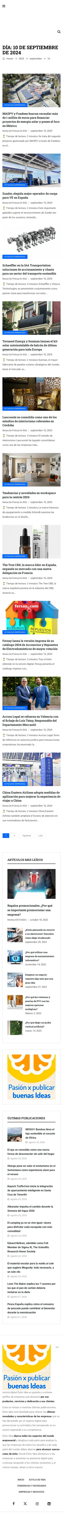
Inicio (21, 1479)
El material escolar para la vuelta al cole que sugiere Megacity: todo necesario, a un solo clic (30, 1267)
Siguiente (26, 835)
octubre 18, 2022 (39, 919)
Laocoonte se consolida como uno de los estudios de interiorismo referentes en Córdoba (29, 421)
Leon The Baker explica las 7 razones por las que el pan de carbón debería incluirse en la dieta (31, 1288)
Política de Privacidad (31, 1524)
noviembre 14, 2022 (35, 964)
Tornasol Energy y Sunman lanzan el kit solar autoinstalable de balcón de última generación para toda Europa (29, 345)
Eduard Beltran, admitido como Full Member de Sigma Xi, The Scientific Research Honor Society (28, 1247)
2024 (21, 58)
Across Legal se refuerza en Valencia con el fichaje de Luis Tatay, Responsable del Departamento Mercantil (30, 720)
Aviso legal (12, 1524)
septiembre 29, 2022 (36, 942)
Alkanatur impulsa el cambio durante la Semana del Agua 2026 (30, 1208)
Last (40, 835)
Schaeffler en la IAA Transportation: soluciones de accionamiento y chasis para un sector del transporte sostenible (29, 269)
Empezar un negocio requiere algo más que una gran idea (39, 978)
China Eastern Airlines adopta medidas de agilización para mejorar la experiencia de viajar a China (31, 796)
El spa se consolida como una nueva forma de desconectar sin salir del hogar (30, 1151)
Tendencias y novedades (31, 1485)
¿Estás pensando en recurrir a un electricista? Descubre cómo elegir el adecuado (40, 933)
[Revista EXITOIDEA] (31, 19)
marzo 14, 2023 (33, 1030)
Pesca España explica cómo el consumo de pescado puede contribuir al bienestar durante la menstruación (31, 1308)
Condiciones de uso (36, 1529)
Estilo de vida (37, 1479)
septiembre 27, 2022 (36, 986)
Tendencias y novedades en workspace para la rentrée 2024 (29, 495)
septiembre (36, 58)
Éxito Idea (53, 1520)
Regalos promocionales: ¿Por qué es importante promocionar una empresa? (29, 910)
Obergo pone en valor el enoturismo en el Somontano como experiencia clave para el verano (31, 1170)
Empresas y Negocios (31, 1492)
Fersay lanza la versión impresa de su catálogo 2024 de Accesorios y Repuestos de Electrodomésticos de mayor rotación (30, 645)
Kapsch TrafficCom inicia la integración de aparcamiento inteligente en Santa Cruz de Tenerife (30, 1190)
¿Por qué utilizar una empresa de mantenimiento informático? (39, 956)
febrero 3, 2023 (33, 1013)
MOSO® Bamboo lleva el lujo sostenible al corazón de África (40, 1133)
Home (9, 58)
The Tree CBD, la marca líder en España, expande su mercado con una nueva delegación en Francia (29, 569)
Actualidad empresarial (15, 105)
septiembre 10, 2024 (41, 130)
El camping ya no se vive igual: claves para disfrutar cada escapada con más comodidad (29, 1227)
